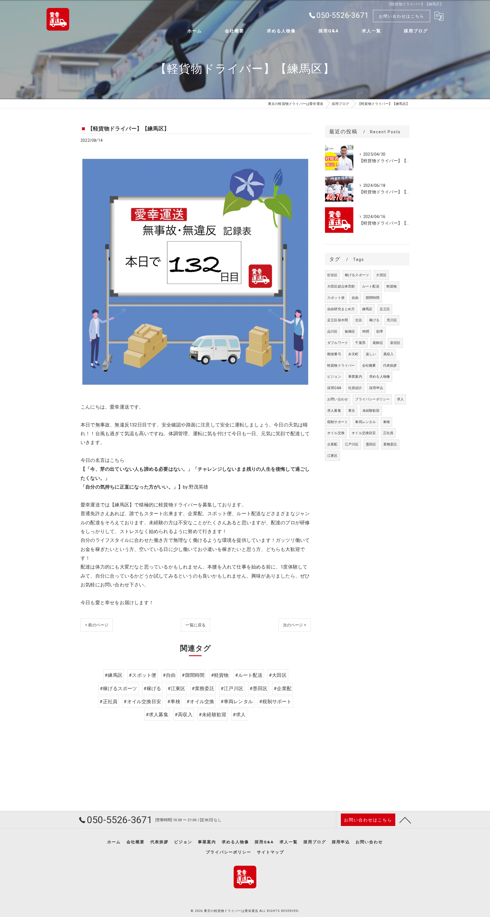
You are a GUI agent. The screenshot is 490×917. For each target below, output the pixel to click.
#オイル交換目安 (142, 701)
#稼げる (152, 688)
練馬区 (367, 309)
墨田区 (371, 444)
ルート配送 (370, 286)
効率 (379, 331)
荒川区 (392, 320)
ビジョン (334, 377)
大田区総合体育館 (341, 286)
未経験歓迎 (371, 411)
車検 (386, 422)
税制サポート (337, 422)
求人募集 (334, 411)
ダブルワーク (337, 343)
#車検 (173, 701)
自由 (355, 298)
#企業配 (283, 688)
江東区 (332, 456)
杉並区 (332, 275)
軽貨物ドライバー (341, 365)
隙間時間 (373, 298)
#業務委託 (203, 688)
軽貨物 (391, 286)
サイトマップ (270, 852)
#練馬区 (113, 675)
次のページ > (294, 625)
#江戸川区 (232, 688)
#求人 (239, 714)
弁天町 (353, 354)
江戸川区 (352, 444)
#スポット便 (142, 675)
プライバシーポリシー (372, 399)
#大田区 (278, 675)
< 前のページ (96, 625)
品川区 (332, 331)
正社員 (388, 433)
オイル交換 (336, 433)
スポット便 (336, 298)
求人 (400, 399)
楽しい (371, 354)
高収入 (388, 354)
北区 (358, 320)
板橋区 (350, 331)
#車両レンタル (237, 701)
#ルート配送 (249, 675)
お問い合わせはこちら (401, 16)
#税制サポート (275, 701)
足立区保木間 (337, 320)
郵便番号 (334, 354)
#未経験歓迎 (212, 714)
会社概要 (369, 365)
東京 (351, 411)
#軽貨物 (220, 675)
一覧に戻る (195, 625)
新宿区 (395, 343)
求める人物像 (379, 377)
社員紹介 (355, 388)
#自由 (169, 675)
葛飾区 (378, 343)
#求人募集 (157, 714)
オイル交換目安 (364, 433)
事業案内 (355, 377)
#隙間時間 (193, 675)
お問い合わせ (337, 399)
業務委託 (390, 444)
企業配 (332, 444)
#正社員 (108, 701)
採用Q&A (334, 388)
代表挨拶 (390, 365)
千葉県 (360, 343)
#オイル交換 (200, 701)
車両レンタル (365, 422)
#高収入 (184, 714)
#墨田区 (258, 688)
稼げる (374, 320)
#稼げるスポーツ (118, 688)
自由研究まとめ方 (341, 309)
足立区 (385, 309)
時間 (365, 331)
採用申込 (376, 388)
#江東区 (176, 688)
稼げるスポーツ (357, 275)
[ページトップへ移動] (405, 819)
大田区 (381, 275)
